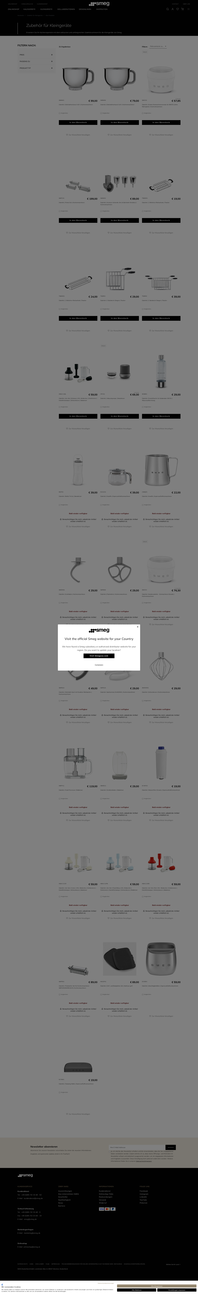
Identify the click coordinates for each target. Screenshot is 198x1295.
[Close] (137, 626)
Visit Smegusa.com (99, 656)
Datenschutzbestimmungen (106, 1283)
